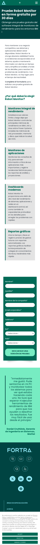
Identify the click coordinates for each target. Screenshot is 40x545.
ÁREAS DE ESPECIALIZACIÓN (17, 503)
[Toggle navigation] (36, 3)
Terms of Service (25, 517)
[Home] (4, 2)
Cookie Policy (10, 517)
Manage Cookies (20, 542)
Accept (20, 534)
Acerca (10, 509)
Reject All (20, 538)
